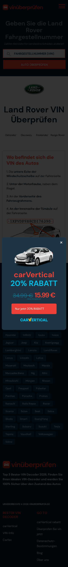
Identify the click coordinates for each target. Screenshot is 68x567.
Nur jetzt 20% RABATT (30, 309)
